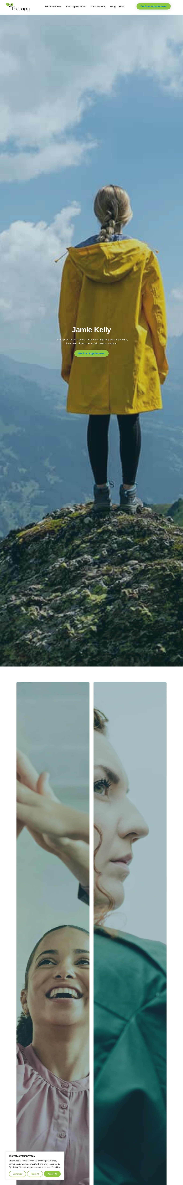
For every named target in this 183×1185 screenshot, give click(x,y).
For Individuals (53, 6)
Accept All (52, 1174)
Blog (113, 6)
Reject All (35, 1174)
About (121, 6)
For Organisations (76, 6)
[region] (34, 1166)
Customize (17, 1174)
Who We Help (98, 6)
